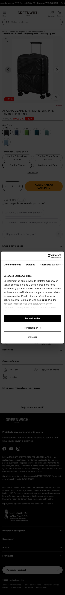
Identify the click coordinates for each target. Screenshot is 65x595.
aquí (44, 300)
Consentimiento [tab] (12, 264)
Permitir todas (32, 318)
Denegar (32, 337)
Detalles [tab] (30, 264)
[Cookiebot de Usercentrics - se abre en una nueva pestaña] (47, 256)
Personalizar (31, 327)
